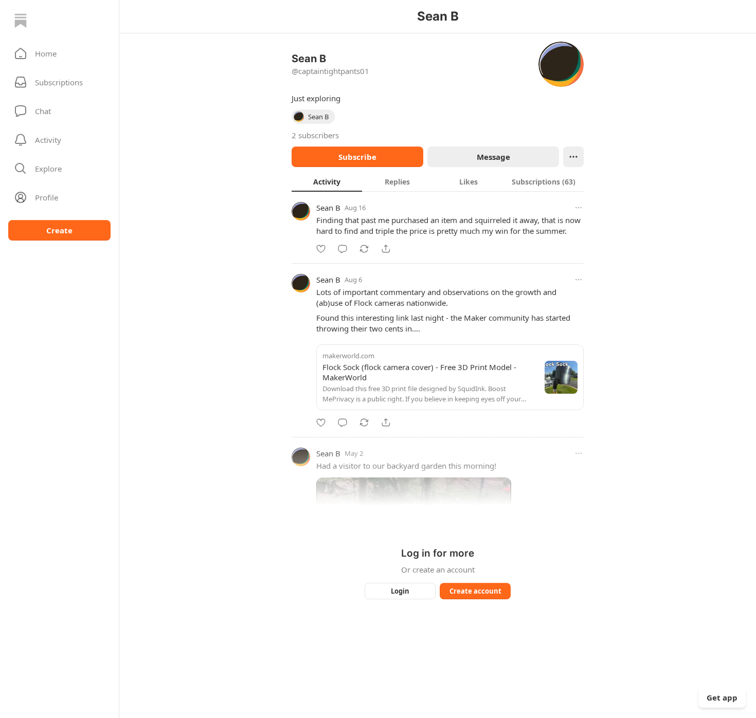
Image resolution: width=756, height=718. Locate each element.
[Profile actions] (573, 156)
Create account (475, 591)
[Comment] (342, 249)
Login (400, 591)
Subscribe (357, 157)
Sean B (328, 207)
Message (493, 157)
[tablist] (438, 181)
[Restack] (364, 249)
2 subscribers (315, 135)
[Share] (385, 249)
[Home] (20, 20)
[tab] (327, 181)
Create (59, 230)
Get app (722, 697)
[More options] (578, 207)
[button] (59, 53)
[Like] (321, 249)
